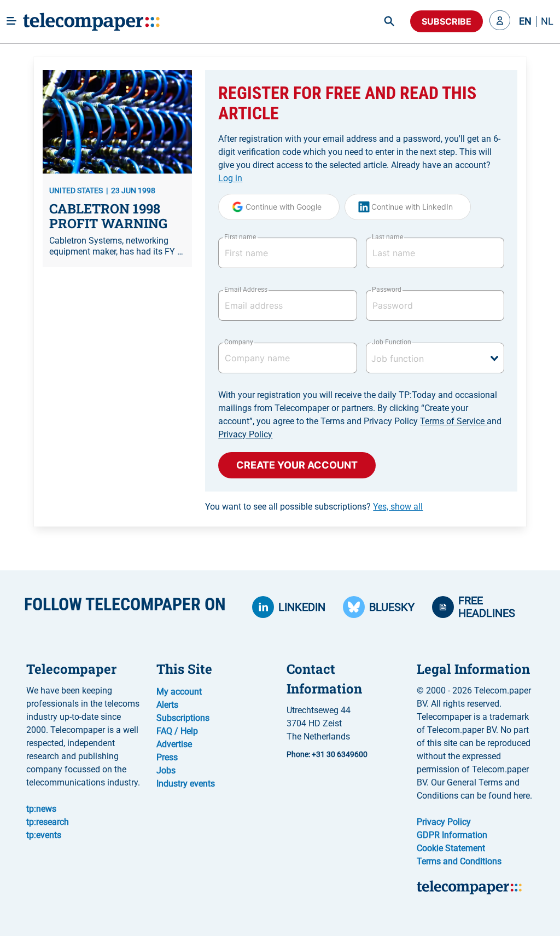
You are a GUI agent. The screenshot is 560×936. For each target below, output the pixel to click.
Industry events (185, 783)
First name (240, 237)
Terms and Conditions (459, 861)
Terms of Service (453, 421)
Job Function (391, 342)
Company (238, 342)
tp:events (43, 835)
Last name (387, 237)
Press (167, 757)
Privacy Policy (245, 434)
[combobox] (435, 358)
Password (386, 289)
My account (179, 691)
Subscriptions (182, 718)
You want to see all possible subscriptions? (314, 506)
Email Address (245, 289)
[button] (499, 21)
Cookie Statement (451, 848)
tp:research (47, 822)
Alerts (167, 705)
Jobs (166, 770)
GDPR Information (452, 835)
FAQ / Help (177, 731)
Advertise (174, 744)
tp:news (41, 809)
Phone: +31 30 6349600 (327, 754)
